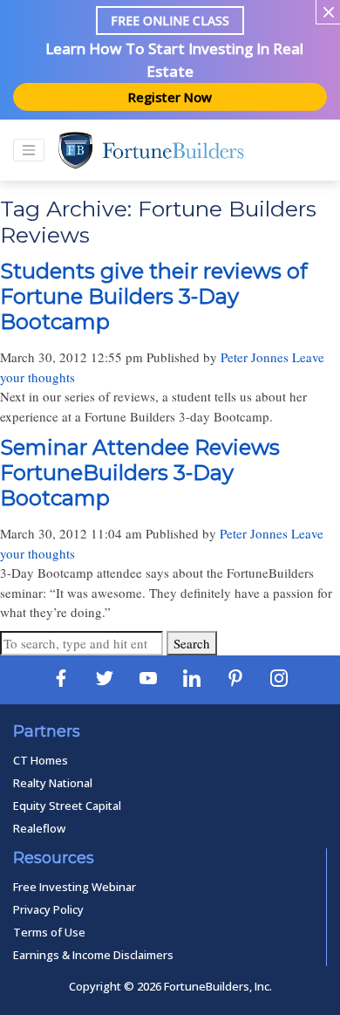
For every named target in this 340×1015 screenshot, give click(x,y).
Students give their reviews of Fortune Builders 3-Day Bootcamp (154, 296)
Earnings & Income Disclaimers (93, 955)
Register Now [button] (170, 97)
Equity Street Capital (67, 805)
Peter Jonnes (255, 357)
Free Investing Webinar (74, 887)
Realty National (52, 783)
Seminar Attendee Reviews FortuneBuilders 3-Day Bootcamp (140, 473)
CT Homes (40, 760)
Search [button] (191, 643)
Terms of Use (49, 932)
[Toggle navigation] (28, 150)
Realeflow (39, 828)
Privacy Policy (48, 909)
